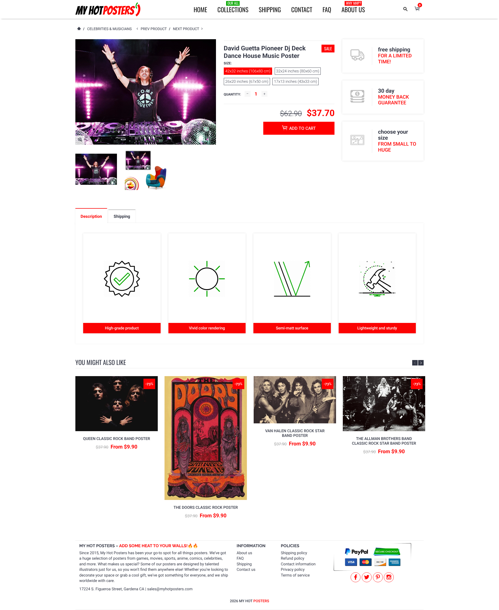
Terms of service (295, 575)
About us (244, 553)
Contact (301, 9)
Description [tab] (91, 216)
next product (187, 29)
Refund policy (292, 558)
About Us (353, 7)
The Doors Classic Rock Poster (206, 507)
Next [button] (421, 362)
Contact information (298, 564)
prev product (155, 29)
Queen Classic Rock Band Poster (116, 438)
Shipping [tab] (122, 216)
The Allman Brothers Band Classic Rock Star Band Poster (384, 441)
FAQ (327, 9)
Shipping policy (294, 553)
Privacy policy (293, 569)
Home (200, 9)
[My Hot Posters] (107, 9)
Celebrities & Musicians (109, 29)
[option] (96, 169)
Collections (233, 7)
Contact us (246, 569)
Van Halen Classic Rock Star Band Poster (295, 433)
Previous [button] (415, 362)
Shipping (270, 9)
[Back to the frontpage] (78, 29)
